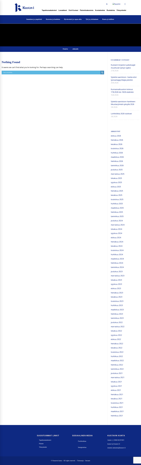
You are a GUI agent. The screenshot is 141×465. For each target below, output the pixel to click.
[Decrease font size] (104, 4)
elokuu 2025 (116, 186)
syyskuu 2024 (116, 233)
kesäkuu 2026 (116, 144)
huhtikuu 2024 (117, 254)
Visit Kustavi (73, 10)
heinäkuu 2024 (117, 242)
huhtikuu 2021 (117, 407)
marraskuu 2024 (117, 225)
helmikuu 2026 (117, 161)
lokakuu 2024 (116, 229)
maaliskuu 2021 (117, 411)
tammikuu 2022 (117, 369)
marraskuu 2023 (117, 275)
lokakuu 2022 (116, 331)
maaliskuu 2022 (117, 360)
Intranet (87, 460)
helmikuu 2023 (117, 314)
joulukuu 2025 (117, 169)
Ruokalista (111, 10)
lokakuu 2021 (116, 382)
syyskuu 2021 (116, 386)
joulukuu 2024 (117, 220)
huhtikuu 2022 (117, 356)
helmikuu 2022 (117, 365)
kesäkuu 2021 (116, 398)
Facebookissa (82, 441)
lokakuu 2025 (116, 178)
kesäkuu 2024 (116, 246)
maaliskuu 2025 (117, 208)
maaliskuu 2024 (117, 259)
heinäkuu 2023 (117, 293)
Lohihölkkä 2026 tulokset (121, 113)
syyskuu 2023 (116, 284)
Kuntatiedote (100, 10)
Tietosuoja (80, 460)
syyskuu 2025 (116, 182)
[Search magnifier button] (102, 72)
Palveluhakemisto (86, 10)
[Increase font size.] (109, 4)
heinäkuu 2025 (117, 191)
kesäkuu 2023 (116, 297)
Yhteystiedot (121, 10)
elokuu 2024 (116, 237)
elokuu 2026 (116, 136)
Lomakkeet (62, 10)
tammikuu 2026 (117, 165)
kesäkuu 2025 (116, 195)
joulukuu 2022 (117, 322)
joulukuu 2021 (117, 373)
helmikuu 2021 (117, 415)
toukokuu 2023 (117, 301)
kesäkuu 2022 (116, 348)
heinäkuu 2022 (117, 343)
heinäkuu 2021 (117, 394)
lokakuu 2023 (116, 280)
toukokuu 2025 (117, 199)
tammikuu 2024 (117, 267)
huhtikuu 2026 (117, 153)
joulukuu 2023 (117, 271)
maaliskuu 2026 (117, 157)
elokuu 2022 (116, 339)
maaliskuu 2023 (117, 309)
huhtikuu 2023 (117, 305)
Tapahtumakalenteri (49, 10)
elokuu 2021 (116, 390)
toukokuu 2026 (117, 148)
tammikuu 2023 (117, 318)
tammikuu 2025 (117, 216)
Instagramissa (82, 447)
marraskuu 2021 (117, 377)
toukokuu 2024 (117, 250)
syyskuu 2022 (116, 335)
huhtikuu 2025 (117, 203)
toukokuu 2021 (117, 403)
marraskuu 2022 (117, 326)
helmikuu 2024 (117, 263)
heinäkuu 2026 (117, 140)
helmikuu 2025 (117, 212)
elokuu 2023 (116, 288)
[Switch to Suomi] (116, 4)
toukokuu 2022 (117, 352)
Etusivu (65, 49)
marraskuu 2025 (117, 174)
